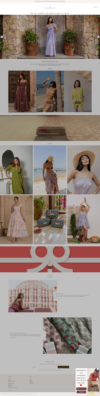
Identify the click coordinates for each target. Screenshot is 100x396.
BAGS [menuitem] (47, 13)
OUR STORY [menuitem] (66, 13)
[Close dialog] (98, 369)
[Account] (95, 7)
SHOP (35, 13)
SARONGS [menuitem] (51, 13)
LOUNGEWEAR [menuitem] (41, 13)
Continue (81, 392)
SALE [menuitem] (62, 13)
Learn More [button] (35, 394)
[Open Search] (93, 7)
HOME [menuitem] (31, 13)
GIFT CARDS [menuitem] (57, 13)
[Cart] (97, 7)
